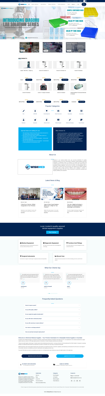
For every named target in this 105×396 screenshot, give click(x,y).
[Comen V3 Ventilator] (61, 87)
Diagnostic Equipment (51, 243)
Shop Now (22, 50)
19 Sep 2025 (47, 202)
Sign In (81, 1)
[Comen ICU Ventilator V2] (44, 65)
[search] (78, 4)
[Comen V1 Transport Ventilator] (44, 87)
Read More (36, 50)
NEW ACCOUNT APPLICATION (36, 356)
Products (22, 58)
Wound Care (60, 256)
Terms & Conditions (39, 380)
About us (37, 375)
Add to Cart (28, 79)
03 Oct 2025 (24, 202)
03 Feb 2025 (70, 202)
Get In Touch (84, 4)
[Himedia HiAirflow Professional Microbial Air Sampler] (79, 87)
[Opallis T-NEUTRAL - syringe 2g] (26, 65)
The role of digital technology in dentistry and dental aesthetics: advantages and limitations (74, 206)
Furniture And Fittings (75, 243)
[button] (49, 293)
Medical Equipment (27, 243)
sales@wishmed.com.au (77, 377)
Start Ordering (52, 232)
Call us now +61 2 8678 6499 (72, 1)
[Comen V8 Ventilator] (26, 87)
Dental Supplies (35, 4)
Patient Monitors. (61, 4)
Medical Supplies (51, 4)
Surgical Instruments (28, 256)
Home (29, 4)
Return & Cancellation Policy (41, 382)
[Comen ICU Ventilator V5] (61, 65)
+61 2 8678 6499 (76, 375)
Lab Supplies (43, 4)
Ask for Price (39, 79)
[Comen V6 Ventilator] (79, 65)
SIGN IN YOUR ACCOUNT (70, 356)
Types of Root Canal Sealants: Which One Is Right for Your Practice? (51, 206)
